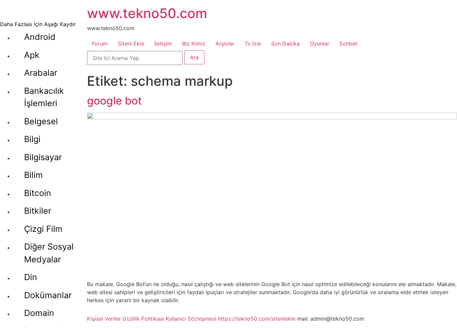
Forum (100, 43)
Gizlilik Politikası (143, 318)
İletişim (163, 43)
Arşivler (225, 43)
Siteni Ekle (131, 43)
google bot (114, 100)
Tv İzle (253, 43)
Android (40, 37)
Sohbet (348, 43)
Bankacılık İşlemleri (44, 97)
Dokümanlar (48, 295)
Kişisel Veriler (104, 318)
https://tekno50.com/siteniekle (256, 318)
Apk (31, 55)
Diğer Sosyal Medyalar (49, 253)
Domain (39, 313)
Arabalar (40, 73)
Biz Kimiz (193, 43)
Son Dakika (285, 43)
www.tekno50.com (147, 13)
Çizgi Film (43, 229)
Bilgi (32, 139)
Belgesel (41, 121)
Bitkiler (37, 211)
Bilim (33, 175)
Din (30, 277)
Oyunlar (319, 43)
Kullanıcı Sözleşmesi (191, 318)
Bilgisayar (43, 157)
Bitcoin (37, 193)
